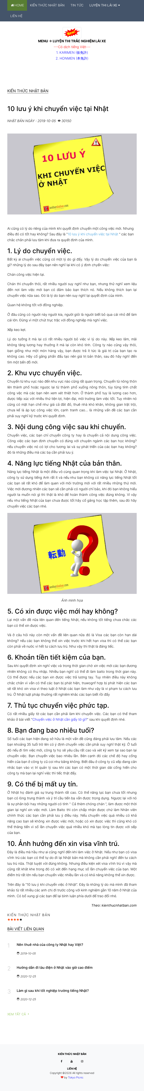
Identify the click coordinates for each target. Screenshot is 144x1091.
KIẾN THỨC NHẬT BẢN (47, 5)
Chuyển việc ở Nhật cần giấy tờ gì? (59, 719)
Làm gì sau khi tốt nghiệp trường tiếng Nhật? (53, 991)
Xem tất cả (17, 1014)
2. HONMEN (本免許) (72, 58)
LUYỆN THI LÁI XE (103, 5)
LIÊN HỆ (16, 16)
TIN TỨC (76, 5)
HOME (19, 5)
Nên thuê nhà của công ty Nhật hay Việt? (50, 945)
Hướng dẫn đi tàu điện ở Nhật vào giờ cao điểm (55, 967)
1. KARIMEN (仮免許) (72, 52)
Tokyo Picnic (75, 1077)
